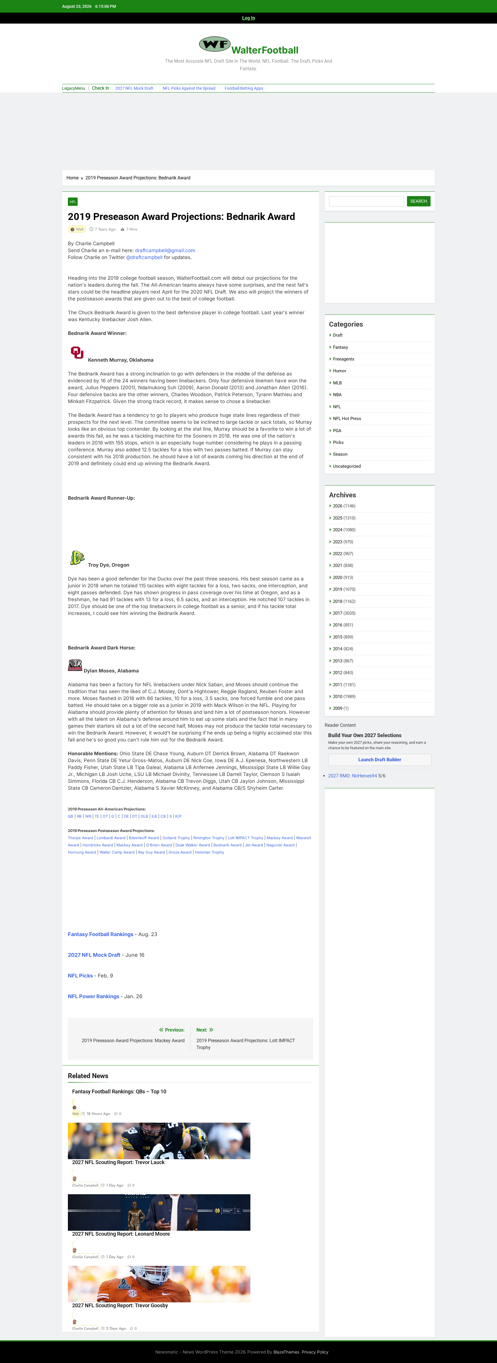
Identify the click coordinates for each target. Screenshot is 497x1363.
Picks (338, 442)
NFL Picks (80, 976)
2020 (337, 577)
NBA (337, 394)
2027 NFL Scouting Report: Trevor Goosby (120, 1305)
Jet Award (254, 845)
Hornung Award (82, 852)
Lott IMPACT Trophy (245, 837)
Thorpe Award (80, 837)
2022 (337, 553)
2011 (337, 684)
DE (126, 816)
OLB (144, 816)
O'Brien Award (159, 845)
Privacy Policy (315, 1351)
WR (88, 816)
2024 (337, 529)
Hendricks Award (98, 845)
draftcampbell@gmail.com (165, 250)
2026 (337, 506)
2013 (337, 661)
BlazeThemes (286, 1351)
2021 (337, 565)
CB (163, 816)
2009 (337, 708)
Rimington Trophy (208, 837)
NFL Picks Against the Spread (189, 88)
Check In (100, 88)
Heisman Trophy (209, 852)
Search (418, 201)
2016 (337, 625)
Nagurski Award (280, 845)
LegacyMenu (73, 88)
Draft (338, 335)
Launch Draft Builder (379, 759)
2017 (337, 613)
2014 (337, 648)
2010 (337, 696)
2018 (337, 601)
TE (97, 816)
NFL (73, 201)
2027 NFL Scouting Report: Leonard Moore (121, 1234)
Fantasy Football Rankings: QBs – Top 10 (119, 1091)
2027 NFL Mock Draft (134, 88)
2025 (337, 518)
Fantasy (340, 347)
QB (70, 816)
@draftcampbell (144, 257)
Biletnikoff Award (144, 837)
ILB (154, 816)
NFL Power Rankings (93, 996)
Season (340, 454)
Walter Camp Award (117, 852)
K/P (178, 816)
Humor (339, 370)
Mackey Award (280, 837)
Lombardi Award (111, 837)
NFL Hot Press (347, 418)
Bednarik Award (227, 845)
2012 (337, 672)
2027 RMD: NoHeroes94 (353, 776)
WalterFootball (265, 50)
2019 (337, 589)
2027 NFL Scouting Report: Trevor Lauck (118, 1162)
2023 (337, 542)
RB (79, 816)
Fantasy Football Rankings (100, 934)
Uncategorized (347, 466)
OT (105, 816)
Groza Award (180, 852)
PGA (337, 430)
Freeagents (343, 359)
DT (134, 816)
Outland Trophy (176, 837)
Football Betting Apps (244, 88)
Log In (248, 18)
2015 (337, 637)
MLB (337, 383)
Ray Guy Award (151, 852)
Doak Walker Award (192, 845)
